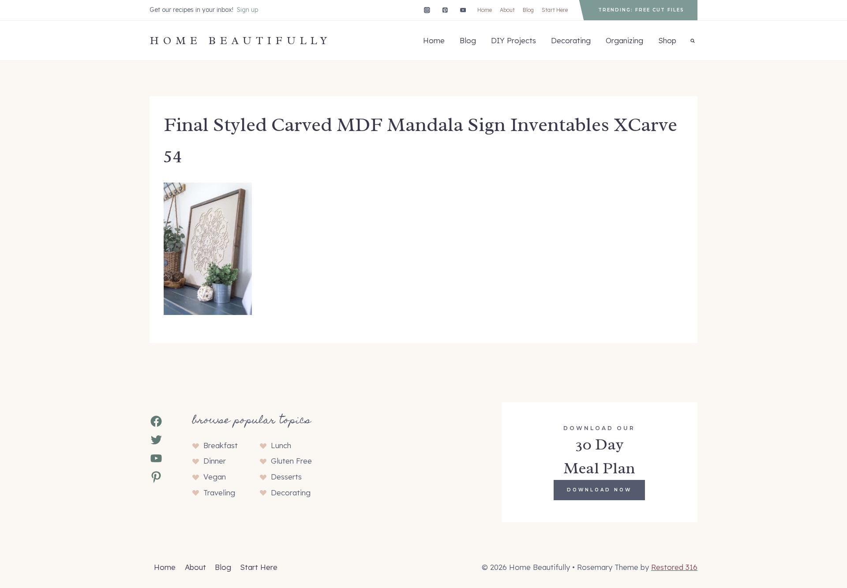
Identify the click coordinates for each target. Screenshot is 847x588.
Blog (528, 10)
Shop (667, 40)
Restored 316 (674, 567)
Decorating (571, 40)
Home (484, 10)
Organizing (624, 40)
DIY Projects (513, 40)
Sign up (247, 10)
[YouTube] (463, 10)
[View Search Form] (692, 40)
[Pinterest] (445, 10)
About (507, 10)
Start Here (555, 10)
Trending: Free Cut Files (641, 10)
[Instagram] (427, 10)
